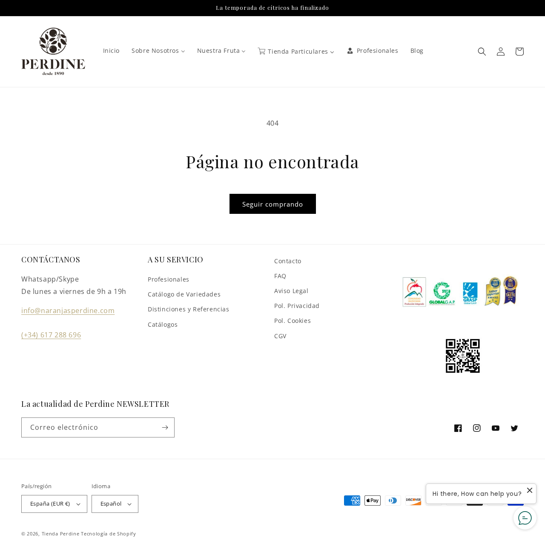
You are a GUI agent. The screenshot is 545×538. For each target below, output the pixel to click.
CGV (280, 336)
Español (111, 503)
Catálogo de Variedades (184, 294)
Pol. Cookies (292, 320)
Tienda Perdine (61, 533)
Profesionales (168, 279)
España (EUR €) (50, 503)
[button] (482, 51)
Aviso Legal (291, 291)
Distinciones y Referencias (188, 309)
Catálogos (163, 324)
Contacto (287, 261)
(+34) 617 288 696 (51, 334)
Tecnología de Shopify (108, 533)
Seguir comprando (272, 204)
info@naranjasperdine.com (68, 310)
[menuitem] (111, 51)
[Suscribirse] (164, 427)
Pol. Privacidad (297, 306)
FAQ (280, 276)
